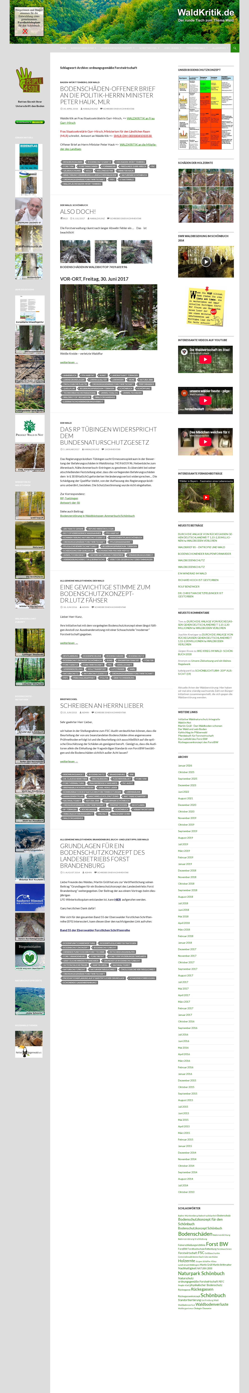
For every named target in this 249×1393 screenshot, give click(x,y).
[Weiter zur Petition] (30, 80)
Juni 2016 (183, 1041)
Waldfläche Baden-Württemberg (82, 184)
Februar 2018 (185, 936)
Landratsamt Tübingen (125, 375)
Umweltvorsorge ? (74, 555)
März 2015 (184, 1132)
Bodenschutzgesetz (99, 162)
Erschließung (100, 779)
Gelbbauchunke (72, 170)
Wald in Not (184, 722)
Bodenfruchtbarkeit (207, 1215)
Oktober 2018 (186, 883)
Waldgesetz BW (121, 814)
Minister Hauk (126, 170)
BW (132, 774)
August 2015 (185, 1100)
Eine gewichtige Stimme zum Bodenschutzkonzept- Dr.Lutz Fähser (105, 593)
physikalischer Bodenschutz (206, 1285)
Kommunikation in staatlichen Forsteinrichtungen (92, 792)
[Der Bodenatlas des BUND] (28, 156)
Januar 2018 (185, 942)
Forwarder (109, 166)
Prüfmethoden (118, 805)
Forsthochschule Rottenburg (202, 1248)
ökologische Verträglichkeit (138, 969)
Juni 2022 (183, 791)
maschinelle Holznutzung (103, 796)
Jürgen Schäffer (203, 1261)
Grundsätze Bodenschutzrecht (122, 960)
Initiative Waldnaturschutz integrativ (199, 719)
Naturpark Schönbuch (134, 175)
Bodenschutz (136, 656)
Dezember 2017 (187, 949)
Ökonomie (206, 1308)
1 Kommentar (112, 449)
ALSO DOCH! (78, 211)
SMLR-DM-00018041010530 (133, 135)
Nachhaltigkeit (72, 800)
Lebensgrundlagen (74, 380)
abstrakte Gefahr (73, 529)
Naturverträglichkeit (103, 969)
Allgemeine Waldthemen (76, 580)
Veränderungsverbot (141, 555)
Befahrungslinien (73, 162)
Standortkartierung (189, 1300)
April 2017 (184, 995)
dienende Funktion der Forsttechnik (83, 952)
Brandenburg (117, 774)
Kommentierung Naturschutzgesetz (84, 537)
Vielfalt (102, 814)
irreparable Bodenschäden (78, 787)
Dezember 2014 (187, 1152)
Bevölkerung (70, 656)
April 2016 (184, 1054)
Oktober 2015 (186, 1086)
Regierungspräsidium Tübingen (97, 388)
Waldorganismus (105, 397)
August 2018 (185, 896)
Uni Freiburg (207, 1300)
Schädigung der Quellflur (78, 550)
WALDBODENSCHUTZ (191, 560)
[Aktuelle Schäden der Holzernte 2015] (206, 195)
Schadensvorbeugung (142, 978)
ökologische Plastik (75, 384)
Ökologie (198, 1308)
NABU (132, 669)
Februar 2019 (185, 857)
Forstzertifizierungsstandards (127, 956)
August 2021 (185, 798)
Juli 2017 (183, 982)
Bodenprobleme (92, 656)
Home (63, 48)
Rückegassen (89, 809)
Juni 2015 (183, 1113)
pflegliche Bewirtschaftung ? (80, 546)
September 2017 (187, 968)
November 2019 (187, 818)
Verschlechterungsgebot (78, 814)
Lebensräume (133, 792)
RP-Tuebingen (69, 498)
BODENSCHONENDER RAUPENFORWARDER (204, 553)
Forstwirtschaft (93, 665)
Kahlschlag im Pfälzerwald (192, 732)
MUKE (132, 380)
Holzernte (186, 1261)
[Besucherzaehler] (30, 121)
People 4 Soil (183, 1285)
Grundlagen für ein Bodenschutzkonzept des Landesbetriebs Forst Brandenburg (102, 855)
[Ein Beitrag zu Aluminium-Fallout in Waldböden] (30, 896)
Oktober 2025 (186, 772)
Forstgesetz (70, 665)
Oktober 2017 (186, 962)
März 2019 (184, 850)
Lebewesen (118, 380)
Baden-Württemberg (73, 82)
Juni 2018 (183, 909)
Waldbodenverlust (186, 1305)
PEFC (112, 179)
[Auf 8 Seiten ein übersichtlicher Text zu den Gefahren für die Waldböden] (30, 427)
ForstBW (182, 1248)
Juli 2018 (183, 903)
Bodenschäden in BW (82, 48)
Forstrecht (97, 956)
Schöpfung (143, 388)
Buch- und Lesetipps (123, 839)
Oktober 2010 (186, 1191)
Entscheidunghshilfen (122, 952)
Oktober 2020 (186, 811)
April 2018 (184, 922)
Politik (104, 678)
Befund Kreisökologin (101, 529)
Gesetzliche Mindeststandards (81, 960)
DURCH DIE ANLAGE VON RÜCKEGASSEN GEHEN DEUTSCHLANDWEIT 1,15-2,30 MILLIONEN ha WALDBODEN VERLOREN (205, 537)
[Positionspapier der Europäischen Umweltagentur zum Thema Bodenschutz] (30, 309)
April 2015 (184, 1126)
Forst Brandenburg (74, 956)
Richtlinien (138, 805)
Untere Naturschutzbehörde (106, 555)
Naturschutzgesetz (95, 673)
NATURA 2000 (146, 380)
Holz (89, 170)
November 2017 (187, 955)
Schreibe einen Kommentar (118, 108)
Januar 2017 (185, 1014)
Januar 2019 (185, 863)
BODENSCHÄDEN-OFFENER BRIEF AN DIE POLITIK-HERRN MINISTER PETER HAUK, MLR (107, 95)
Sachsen (105, 809)
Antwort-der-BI (70, 502)
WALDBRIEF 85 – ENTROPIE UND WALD (201, 547)
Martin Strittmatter (222, 1264)
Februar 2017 (185, 1008)
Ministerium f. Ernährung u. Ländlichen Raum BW (89, 175)
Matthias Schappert (135, 796)
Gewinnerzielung (73, 669)
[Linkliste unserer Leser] (205, 306)
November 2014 (187, 1159)
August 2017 (185, 975)
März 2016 (184, 1060)
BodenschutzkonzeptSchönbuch (82, 660)
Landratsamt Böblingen (188, 1265)
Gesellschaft (124, 665)
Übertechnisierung (124, 678)
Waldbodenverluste (212, 1304)
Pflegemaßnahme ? (121, 542)
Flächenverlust (122, 779)
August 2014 (185, 1178)
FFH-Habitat (88, 375)
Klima (213, 1261)
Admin (85, 607)
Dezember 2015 (187, 1080)
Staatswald (127, 179)
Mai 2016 (183, 1047)
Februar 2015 (185, 1139)
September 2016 (187, 1027)
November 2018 (187, 877)
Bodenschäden (114, 656)
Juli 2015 (183, 1106)
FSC (153, 166)
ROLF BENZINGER (188, 586)
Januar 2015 (185, 1146)
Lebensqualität (98, 380)
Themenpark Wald (195, 48)
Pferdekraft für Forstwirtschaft (196, 735)
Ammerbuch (69, 375)
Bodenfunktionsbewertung (79, 943)
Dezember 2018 (187, 870)
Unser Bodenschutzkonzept (116, 48)
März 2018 (184, 929)
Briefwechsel (68, 699)
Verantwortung (143, 809)
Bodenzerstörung (186, 1239)
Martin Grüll (100, 965)
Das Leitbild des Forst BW (192, 738)
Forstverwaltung (73, 783)
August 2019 (185, 837)
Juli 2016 (183, 1034)
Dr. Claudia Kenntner (75, 779)
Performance (146, 384)
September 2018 (187, 890)
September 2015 (187, 1093)
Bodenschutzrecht (105, 947)
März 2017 (184, 1001)
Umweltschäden (132, 393)
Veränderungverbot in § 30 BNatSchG (84, 559)
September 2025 (187, 778)
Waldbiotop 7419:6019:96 (76, 397)
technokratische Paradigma (79, 393)
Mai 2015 (183, 1119)
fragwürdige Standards (103, 783)
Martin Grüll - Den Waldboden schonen (200, 725)
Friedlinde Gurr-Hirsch (133, 166)
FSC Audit (127, 783)
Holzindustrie (105, 170)
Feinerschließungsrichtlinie (191, 1245)
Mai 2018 (183, 916)
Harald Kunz (90, 108)
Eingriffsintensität (128, 660)
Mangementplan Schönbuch (126, 537)
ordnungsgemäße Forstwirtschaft (84, 179)
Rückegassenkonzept (189, 1296)
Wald (216, 1300)
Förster (148, 660)
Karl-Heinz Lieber (108, 787)
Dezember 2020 (187, 804)
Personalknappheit (84, 678)
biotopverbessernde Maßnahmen (82, 533)
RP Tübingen (70, 809)
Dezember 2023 (187, 785)
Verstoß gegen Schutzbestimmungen (131, 559)
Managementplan (73, 796)
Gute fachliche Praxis (75, 965)
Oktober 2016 (186, 1021)
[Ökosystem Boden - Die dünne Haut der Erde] (28, 183)
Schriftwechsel (148, 48)
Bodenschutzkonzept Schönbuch (200, 1228)
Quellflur (69, 388)
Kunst (103, 375)
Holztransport (97, 669)
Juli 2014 (183, 1185)
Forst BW (68, 166)
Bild (65, 218)
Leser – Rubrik (171, 48)
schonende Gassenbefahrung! (80, 982)
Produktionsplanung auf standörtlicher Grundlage (93, 978)
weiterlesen (69, 362)
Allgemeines (219, 48)
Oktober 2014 (186, 1165)
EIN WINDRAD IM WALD (192, 573)
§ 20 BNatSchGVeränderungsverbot (83, 401)
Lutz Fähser (117, 669)
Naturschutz (71, 673)
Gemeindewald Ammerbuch (191, 1257)
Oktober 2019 (186, 824)
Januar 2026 (185, 765)
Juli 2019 (183, 844)
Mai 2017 (183, 988)
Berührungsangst (73, 774)
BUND (110, 660)
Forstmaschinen (88, 166)
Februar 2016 (185, 1067)
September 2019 (187, 831)
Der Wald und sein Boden (192, 729)
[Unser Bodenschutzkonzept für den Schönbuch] (206, 112)
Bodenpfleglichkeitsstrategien (118, 943)
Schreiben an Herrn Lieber (101, 705)
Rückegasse (184, 1289)
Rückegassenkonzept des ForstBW (198, 742)
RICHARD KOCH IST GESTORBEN (198, 580)
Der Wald (94, 82)
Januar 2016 (185, 1073)
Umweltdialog (109, 393)
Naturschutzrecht (74, 969)
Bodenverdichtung (221, 1235)
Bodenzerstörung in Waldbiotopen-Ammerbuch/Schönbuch (97, 515)
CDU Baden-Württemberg (130, 162)
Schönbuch (80, 205)
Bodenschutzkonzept (76, 947)
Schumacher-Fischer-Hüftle (114, 550)
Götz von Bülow (211, 1257)
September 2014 (187, 1172)
